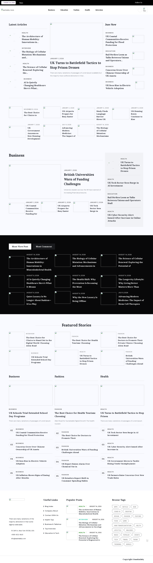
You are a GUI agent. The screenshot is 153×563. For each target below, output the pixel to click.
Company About (51, 511)
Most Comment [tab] (44, 246)
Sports (137, 535)
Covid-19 (117, 511)
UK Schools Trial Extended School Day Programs (41, 360)
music (116, 535)
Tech (116, 539)
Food (116, 521)
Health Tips (49, 520)
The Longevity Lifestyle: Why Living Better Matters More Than (131, 283)
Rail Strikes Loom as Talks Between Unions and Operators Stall (124, 200)
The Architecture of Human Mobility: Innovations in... (32, 39)
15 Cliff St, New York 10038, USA (22, 531)
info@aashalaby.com (18, 539)
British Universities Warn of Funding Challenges (79, 179)
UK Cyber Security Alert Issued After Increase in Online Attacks (124, 218)
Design (116, 516)
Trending (117, 544)
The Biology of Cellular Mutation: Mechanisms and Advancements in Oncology (90, 525)
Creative (128, 511)
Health (87, 10)
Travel (125, 539)
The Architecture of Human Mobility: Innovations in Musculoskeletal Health (90, 512)
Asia (134, 507)
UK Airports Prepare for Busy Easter (68, 114)
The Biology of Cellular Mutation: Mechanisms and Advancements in (84, 262)
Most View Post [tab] (20, 246)
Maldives (129, 530)
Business (51, 10)
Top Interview (50, 529)
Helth (138, 525)
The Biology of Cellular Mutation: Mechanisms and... (34, 54)
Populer (126, 535)
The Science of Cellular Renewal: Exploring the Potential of (130, 262)
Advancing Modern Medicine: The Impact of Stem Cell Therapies (131, 300)
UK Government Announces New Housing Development (34, 133)
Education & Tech (52, 533)
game (125, 521)
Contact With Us (51, 515)
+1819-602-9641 (17, 535)
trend (135, 539)
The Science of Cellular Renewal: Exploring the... (35, 70)
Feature (138, 516)
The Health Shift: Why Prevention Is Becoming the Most (85, 283)
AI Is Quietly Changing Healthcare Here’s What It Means (39, 283)
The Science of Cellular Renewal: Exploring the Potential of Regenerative (89, 538)
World (128, 544)
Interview (99, 10)
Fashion (76, 10)
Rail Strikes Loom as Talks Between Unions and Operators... (117, 57)
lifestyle (117, 530)
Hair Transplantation (122, 525)
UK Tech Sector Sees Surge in (95, 208)
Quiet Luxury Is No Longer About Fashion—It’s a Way (39, 300)
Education (64, 10)
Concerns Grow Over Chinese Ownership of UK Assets (117, 73)
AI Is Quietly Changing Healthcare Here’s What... (35, 85)
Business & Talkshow (53, 524)
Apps (116, 507)
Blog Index (49, 506)
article (125, 507)
